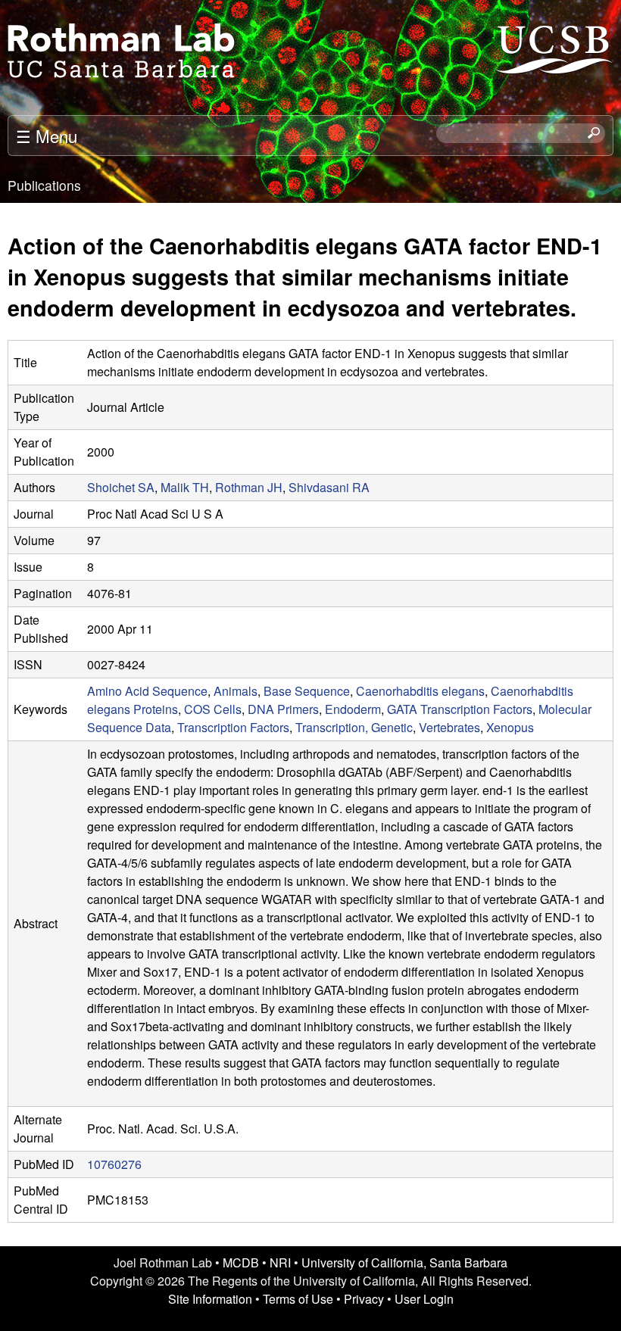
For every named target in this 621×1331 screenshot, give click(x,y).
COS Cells (213, 709)
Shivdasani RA (329, 487)
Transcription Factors (233, 727)
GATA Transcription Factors (459, 709)
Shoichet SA (120, 487)
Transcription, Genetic (354, 727)
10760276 (114, 1164)
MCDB (241, 1262)
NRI (280, 1262)
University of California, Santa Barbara (404, 1262)
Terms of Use (298, 1299)
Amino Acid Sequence (147, 691)
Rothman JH (248, 487)
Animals (235, 691)
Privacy (364, 1299)
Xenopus (510, 727)
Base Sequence (307, 691)
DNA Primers (283, 709)
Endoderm (353, 709)
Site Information (210, 1299)
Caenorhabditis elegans (420, 691)
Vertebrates (449, 727)
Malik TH (185, 487)
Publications (44, 185)
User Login (424, 1299)
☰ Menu (46, 135)
